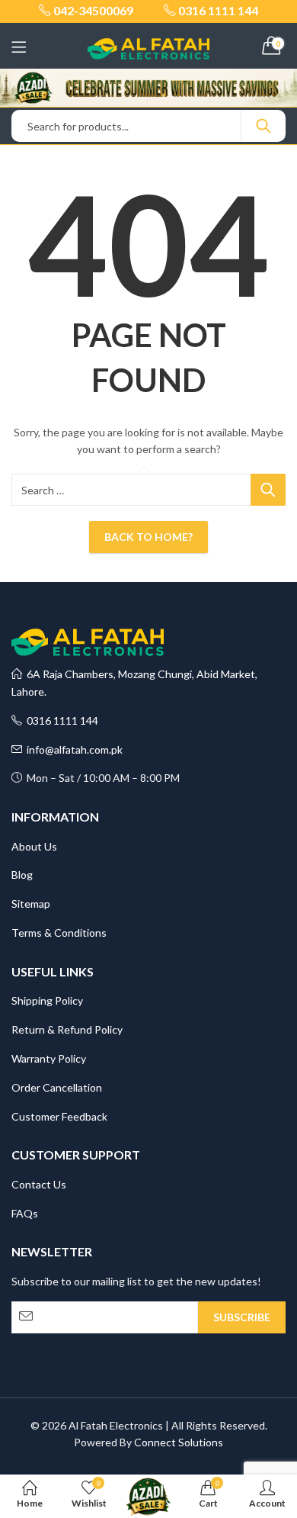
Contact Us (38, 1184)
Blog (22, 874)
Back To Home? (148, 536)
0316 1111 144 (60, 720)
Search (263, 126)
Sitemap (30, 903)
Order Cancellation (56, 1087)
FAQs (24, 1213)
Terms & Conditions (59, 932)
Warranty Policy (48, 1058)
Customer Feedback (59, 1116)
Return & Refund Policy (67, 1029)
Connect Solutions (178, 1442)
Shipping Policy (47, 1000)
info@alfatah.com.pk (72, 749)
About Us (34, 846)
